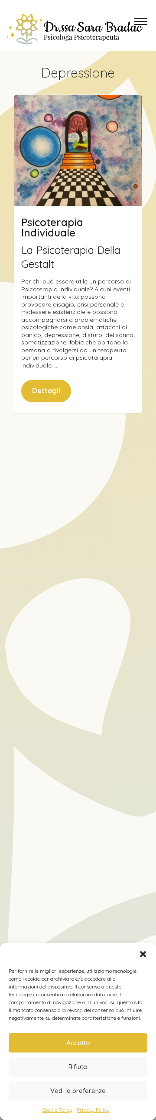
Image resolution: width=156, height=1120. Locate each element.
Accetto (78, 1043)
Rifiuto (78, 1067)
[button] (143, 954)
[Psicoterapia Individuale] (78, 150)
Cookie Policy (57, 1110)
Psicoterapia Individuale (52, 227)
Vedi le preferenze (78, 1090)
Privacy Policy (93, 1110)
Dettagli (46, 390)
